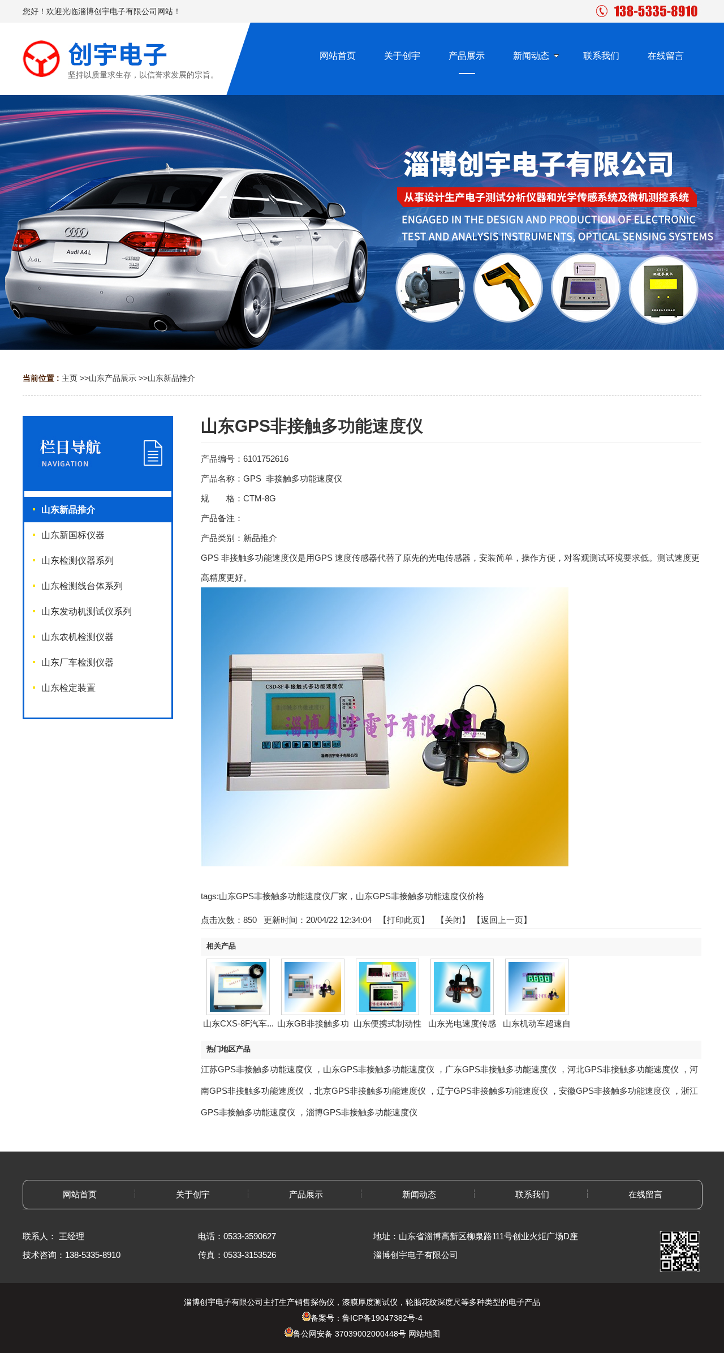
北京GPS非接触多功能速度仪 (370, 1091)
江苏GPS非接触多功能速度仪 (256, 1069)
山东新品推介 (171, 378)
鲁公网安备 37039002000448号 (349, 1333)
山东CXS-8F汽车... (238, 1023)
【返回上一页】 (502, 920)
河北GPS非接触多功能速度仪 (623, 1069)
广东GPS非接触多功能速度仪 (501, 1069)
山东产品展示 (112, 378)
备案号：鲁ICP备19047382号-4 (367, 1317)
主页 (69, 378)
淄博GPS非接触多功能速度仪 (361, 1112)
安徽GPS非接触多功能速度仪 (614, 1091)
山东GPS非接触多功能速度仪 (378, 1069)
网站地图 (424, 1333)
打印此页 (404, 920)
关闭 (453, 920)
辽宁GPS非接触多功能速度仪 (492, 1091)
